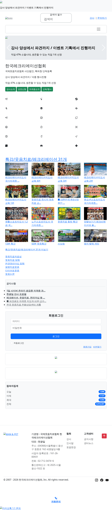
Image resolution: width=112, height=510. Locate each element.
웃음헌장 (71, 447)
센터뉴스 (88, 443)
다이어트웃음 (12, 270)
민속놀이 (45, 130)
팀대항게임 (46, 121)
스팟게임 (45, 139)
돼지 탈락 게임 (91, 243)
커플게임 (45, 111)
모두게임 (10, 130)
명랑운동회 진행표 (50, 102)
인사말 (70, 443)
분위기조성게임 (83, 102)
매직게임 (10, 139)
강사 (92, 18)
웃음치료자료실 (13, 256)
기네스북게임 (82, 130)
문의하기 (102, 18)
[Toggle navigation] (99, 29)
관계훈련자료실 (83, 149)
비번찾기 (97, 346)
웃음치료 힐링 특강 (68, 221)
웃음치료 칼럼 (12, 260)
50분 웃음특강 (39, 243)
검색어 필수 (56, 14)
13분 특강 (10, 243)
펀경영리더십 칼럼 (14, 263)
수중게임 (10, 121)
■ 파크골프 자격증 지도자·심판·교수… (26, 301)
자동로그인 (19, 343)
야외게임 (80, 121)
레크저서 (10, 149)
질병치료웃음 (12, 267)
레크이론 (45, 149)
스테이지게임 (82, 111)
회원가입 (87, 346)
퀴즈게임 (80, 139)
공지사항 (88, 439)
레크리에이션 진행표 (16, 102)
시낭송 (61, 243)
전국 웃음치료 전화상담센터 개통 (24, 304)
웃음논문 (10, 274)
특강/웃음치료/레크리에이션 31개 (36, 159)
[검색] (68, 19)
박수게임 (10, 111)
